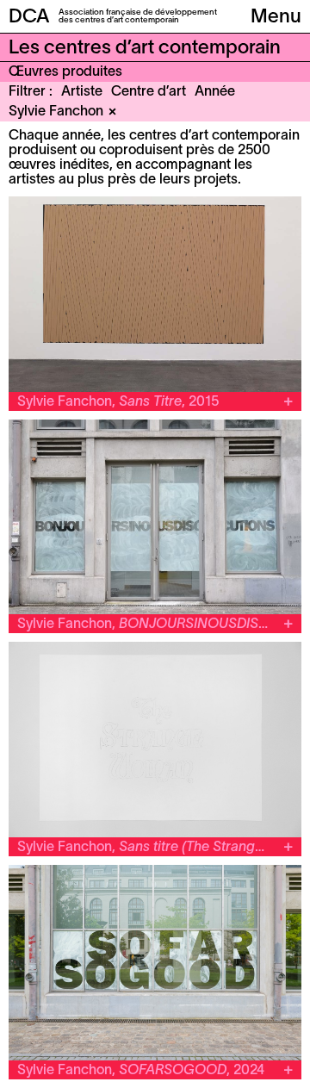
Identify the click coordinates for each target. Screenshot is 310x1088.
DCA (29, 17)
